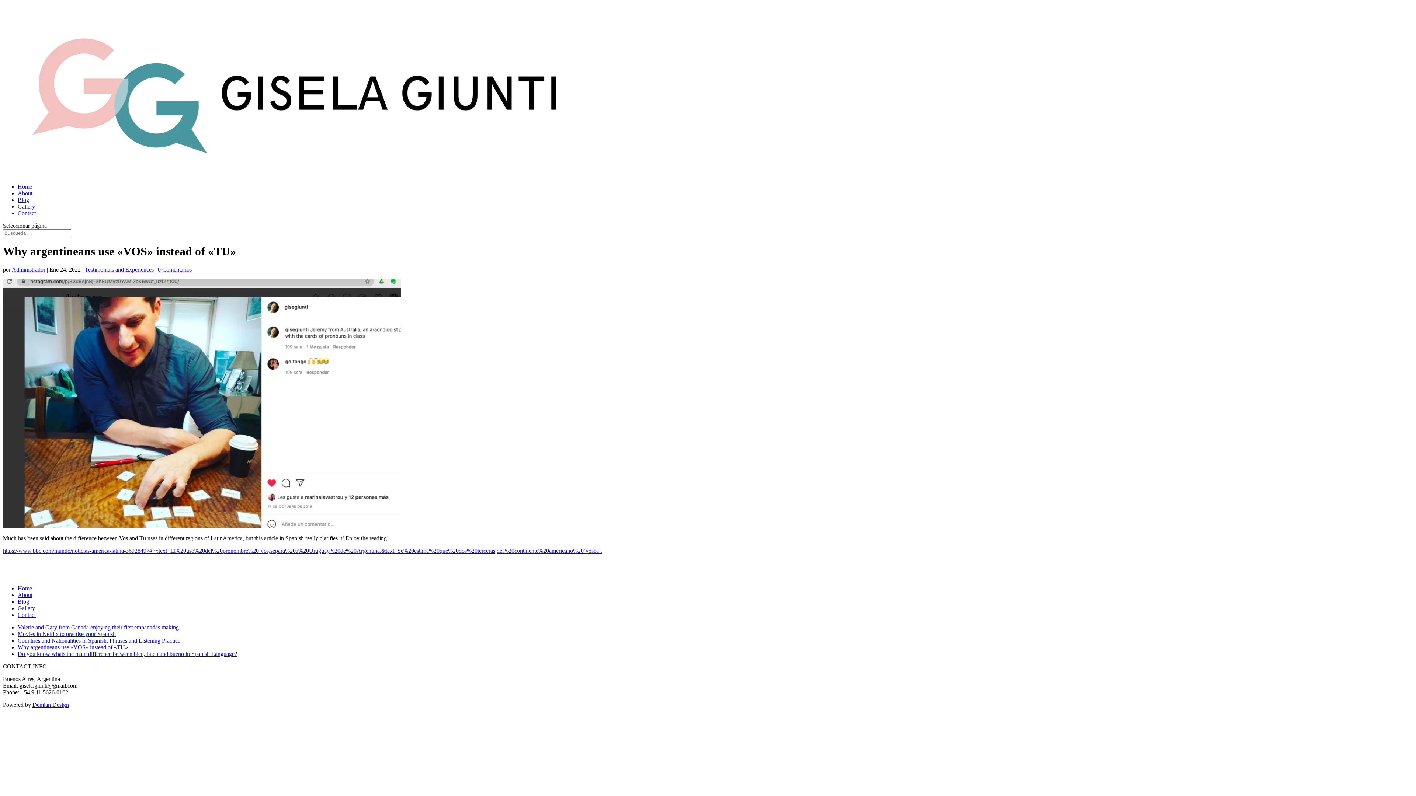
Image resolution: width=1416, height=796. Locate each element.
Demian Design (50, 705)
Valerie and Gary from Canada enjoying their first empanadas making (98, 627)
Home (25, 187)
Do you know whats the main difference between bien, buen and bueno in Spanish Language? (127, 654)
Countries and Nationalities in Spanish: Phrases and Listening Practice (99, 641)
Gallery (26, 206)
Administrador (28, 269)
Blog (23, 200)
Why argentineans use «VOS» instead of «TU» (73, 647)
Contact (27, 213)
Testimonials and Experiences (119, 269)
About (25, 193)
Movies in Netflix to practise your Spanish (67, 634)
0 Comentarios (175, 269)
